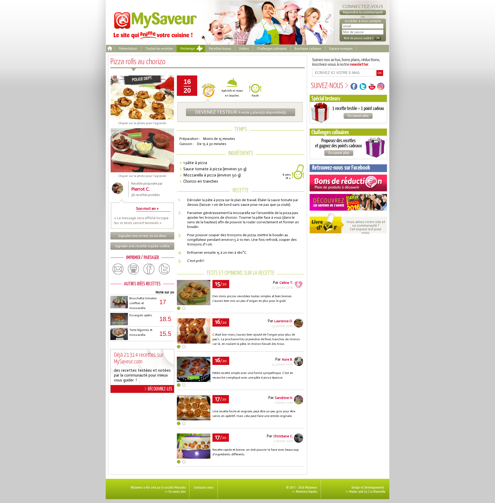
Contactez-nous (203, 487)
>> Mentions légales (304, 491)
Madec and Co (358, 491)
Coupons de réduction (348, 183)
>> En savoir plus (175, 491)
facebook (149, 269)
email (118, 269)
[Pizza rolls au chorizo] (193, 303)
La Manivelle (377, 491)
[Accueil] (109, 48)
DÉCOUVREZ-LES (160, 389)
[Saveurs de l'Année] (348, 202)
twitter (164, 269)
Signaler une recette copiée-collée (142, 246)
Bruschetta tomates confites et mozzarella (143, 303)
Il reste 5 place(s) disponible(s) (240, 112)
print (133, 269)
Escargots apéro (140, 315)
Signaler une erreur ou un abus (142, 236)
